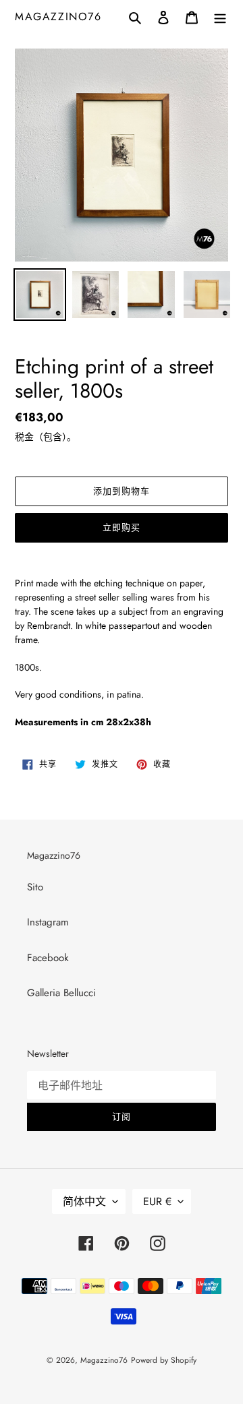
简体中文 (84, 1201)
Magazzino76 (58, 16)
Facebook (48, 957)
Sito (35, 887)
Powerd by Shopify (163, 1360)
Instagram (48, 922)
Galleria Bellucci (61, 992)
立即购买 (121, 527)
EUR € (157, 1201)
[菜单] (220, 16)
